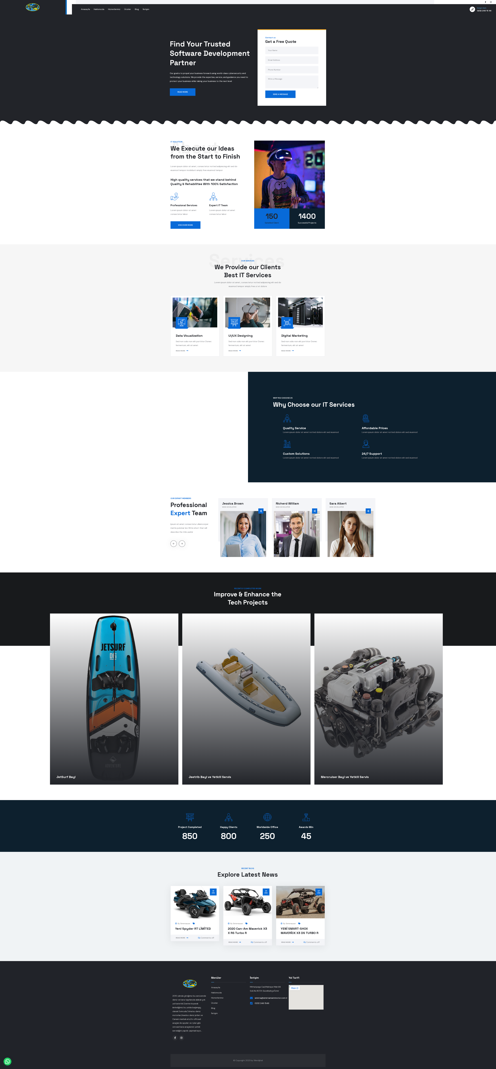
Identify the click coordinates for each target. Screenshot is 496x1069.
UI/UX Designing (240, 336)
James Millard (339, 503)
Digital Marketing (294, 336)
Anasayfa (215, 987)
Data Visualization (189, 336)
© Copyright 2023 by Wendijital (248, 1060)
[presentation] (173, 543)
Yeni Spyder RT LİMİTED (193, 929)
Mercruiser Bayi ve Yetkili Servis (345, 777)
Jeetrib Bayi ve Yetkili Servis (210, 777)
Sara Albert (284, 503)
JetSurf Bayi (66, 777)
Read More (180, 938)
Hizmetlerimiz (217, 997)
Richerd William (233, 503)
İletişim (214, 1013)
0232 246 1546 (262, 1003)
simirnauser (185, 923)
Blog (213, 1008)
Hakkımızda (216, 992)
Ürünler (214, 1003)
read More (180, 351)
